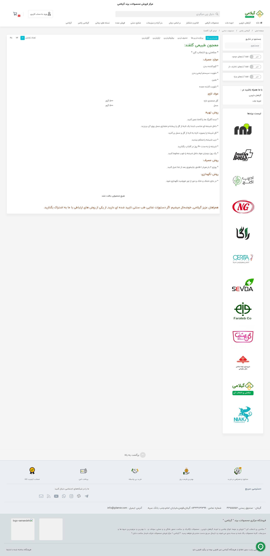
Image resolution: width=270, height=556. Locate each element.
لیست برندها (254, 113)
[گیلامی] (243, 388)
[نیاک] (243, 414)
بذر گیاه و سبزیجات (154, 23)
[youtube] (56, 496)
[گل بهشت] (243, 337)
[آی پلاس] (243, 155)
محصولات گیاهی (212, 23)
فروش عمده (120, 23)
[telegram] (86, 496)
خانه (258, 23)
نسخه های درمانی (102, 23)
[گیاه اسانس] (243, 363)
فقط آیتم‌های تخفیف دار (238, 66)
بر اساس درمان (175, 23)
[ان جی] (243, 207)
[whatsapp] (63, 496)
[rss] (48, 496)
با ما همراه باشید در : (251, 89)
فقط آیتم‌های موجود (240, 56)
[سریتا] (243, 259)
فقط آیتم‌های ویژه (241, 76)
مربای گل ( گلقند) (210, 30)
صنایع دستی (136, 23)
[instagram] (71, 496)
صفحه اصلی (259, 30)
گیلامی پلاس (83, 23)
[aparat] (78, 496)
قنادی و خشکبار (192, 23)
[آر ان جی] (243, 129)
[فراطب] (243, 311)
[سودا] (243, 285)
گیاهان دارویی (244, 23)
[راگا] (243, 233)
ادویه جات (229, 23)
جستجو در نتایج (253, 39)
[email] (41, 496)
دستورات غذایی (228, 30)
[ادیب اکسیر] (243, 181)
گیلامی (69, 23)
